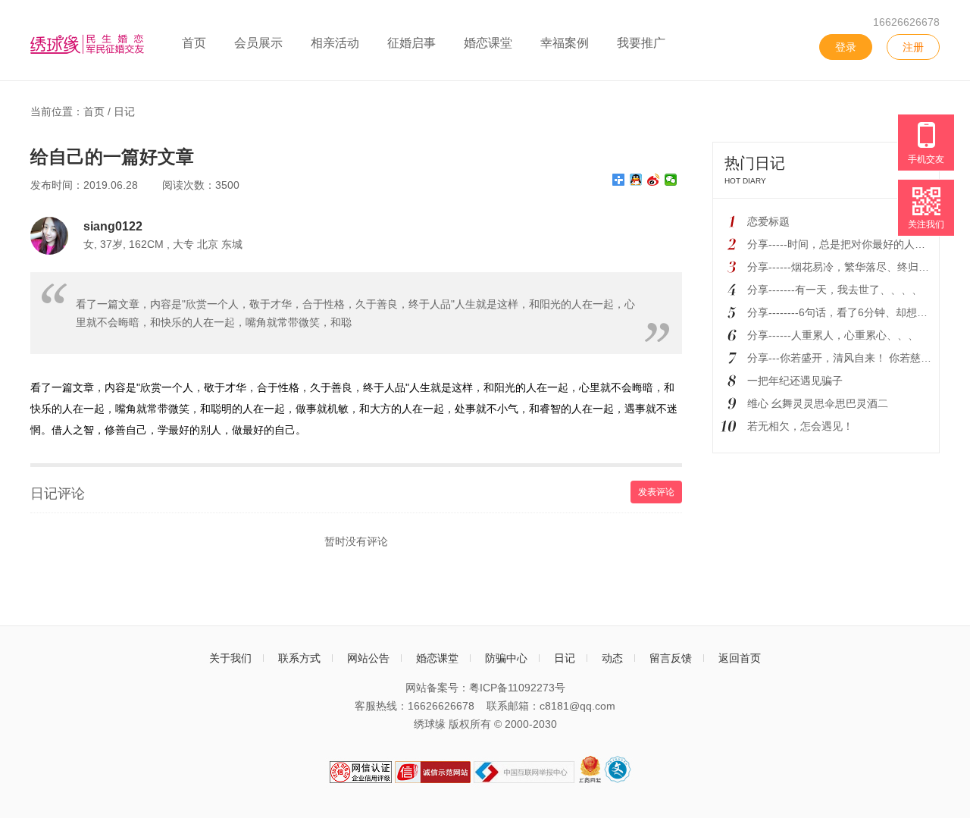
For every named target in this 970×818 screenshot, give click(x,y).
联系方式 (299, 658)
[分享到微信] (671, 180)
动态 (612, 658)
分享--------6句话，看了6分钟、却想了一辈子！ (858, 312)
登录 (845, 47)
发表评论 (656, 492)
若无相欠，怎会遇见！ (800, 426)
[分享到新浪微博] (653, 180)
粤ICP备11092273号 (517, 688)
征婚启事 (411, 42)
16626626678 (906, 22)
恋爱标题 (768, 221)
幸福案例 (564, 42)
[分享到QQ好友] (636, 180)
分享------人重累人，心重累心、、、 (832, 335)
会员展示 (258, 42)
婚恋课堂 (488, 42)
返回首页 (739, 658)
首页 (194, 42)
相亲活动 (335, 42)
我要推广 (641, 42)
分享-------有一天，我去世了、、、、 (834, 290)
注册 (913, 47)
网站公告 (368, 658)
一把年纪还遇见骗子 (795, 381)
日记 (124, 111)
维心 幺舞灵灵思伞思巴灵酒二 (817, 403)
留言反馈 (670, 658)
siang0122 (112, 226)
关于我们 (230, 658)
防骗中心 (506, 658)
